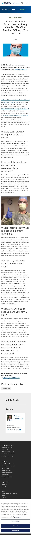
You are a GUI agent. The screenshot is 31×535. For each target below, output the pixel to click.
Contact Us (5, 449)
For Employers (5, 468)
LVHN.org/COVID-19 (20, 69)
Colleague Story (15, 18)
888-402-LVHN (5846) (7, 447)
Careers (4, 489)
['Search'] (22, 3)
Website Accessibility (7, 472)
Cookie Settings (16, 521)
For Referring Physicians (8, 464)
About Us (4, 484)
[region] (15, 516)
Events (3, 495)
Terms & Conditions (7, 477)
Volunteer (4, 491)
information (20, 429)
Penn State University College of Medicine (15, 109)
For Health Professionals (8, 466)
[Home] (11, 3)
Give (4, 487)
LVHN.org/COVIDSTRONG (11, 378)
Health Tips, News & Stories (9, 493)
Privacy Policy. (17, 517)
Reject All (15, 526)
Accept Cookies (16, 530)
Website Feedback (7, 470)
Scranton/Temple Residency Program (15, 116)
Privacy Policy (5, 474)
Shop (4, 498)
